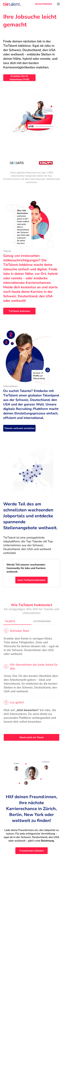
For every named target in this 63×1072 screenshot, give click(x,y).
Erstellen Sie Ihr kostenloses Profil (19, 77)
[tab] (17, 621)
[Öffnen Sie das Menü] (58, 4)
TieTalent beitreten (19, 311)
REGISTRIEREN (43, 4)
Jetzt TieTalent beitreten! (31, 580)
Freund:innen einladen (32, 850)
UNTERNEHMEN (42, 621)
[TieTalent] (12, 4)
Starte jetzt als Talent (32, 737)
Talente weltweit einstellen (19, 428)
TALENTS (10, 621)
